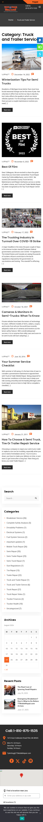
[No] (40, 813)
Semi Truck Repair (14, 561)
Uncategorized (13, 608)
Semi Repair (12, 551)
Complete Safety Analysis (17, 523)
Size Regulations (14, 565)
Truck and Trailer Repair (17, 580)
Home (10, 20)
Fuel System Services (15, 537)
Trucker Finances (14, 599)
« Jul (6, 669)
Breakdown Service (15, 518)
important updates (14, 542)
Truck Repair (12, 589)
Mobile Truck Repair (15, 546)
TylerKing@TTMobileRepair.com (19, 753)
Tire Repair (11, 570)
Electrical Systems (14, 532)
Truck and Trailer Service (17, 584)
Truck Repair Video (14, 594)
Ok (22, 818)
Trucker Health (13, 603)
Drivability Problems (15, 527)
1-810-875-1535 (25, 731)
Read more (7, 110)
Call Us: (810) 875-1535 (31, 7)
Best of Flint (10, 167)
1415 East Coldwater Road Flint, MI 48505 (22, 738)
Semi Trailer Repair (14, 556)
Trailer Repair (12, 575)
